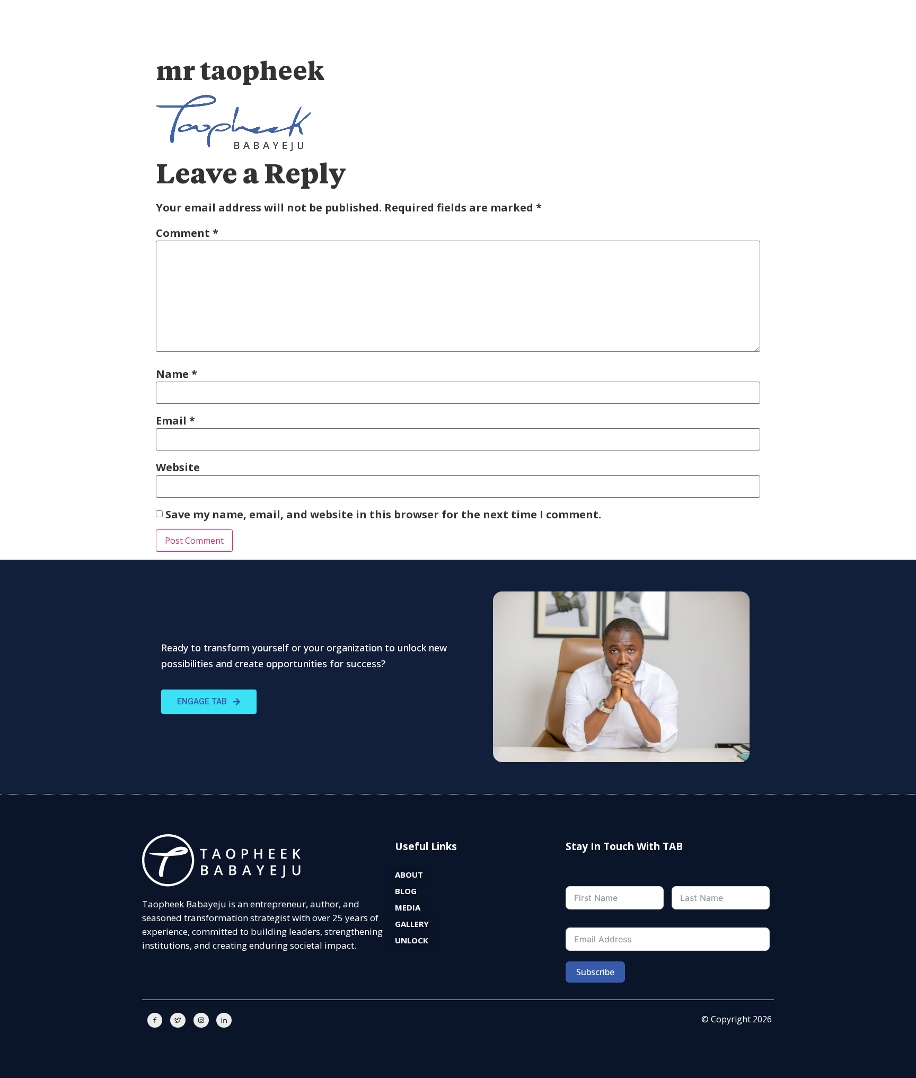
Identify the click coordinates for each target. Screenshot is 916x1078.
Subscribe (595, 972)
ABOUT (385, 38)
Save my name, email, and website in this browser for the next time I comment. (383, 514)
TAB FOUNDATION (541, 38)
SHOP (707, 38)
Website (178, 467)
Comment (187, 233)
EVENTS (605, 38)
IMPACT (478, 38)
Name (176, 374)
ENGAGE (431, 38)
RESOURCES (657, 38)
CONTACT (753, 38)
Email (175, 421)
